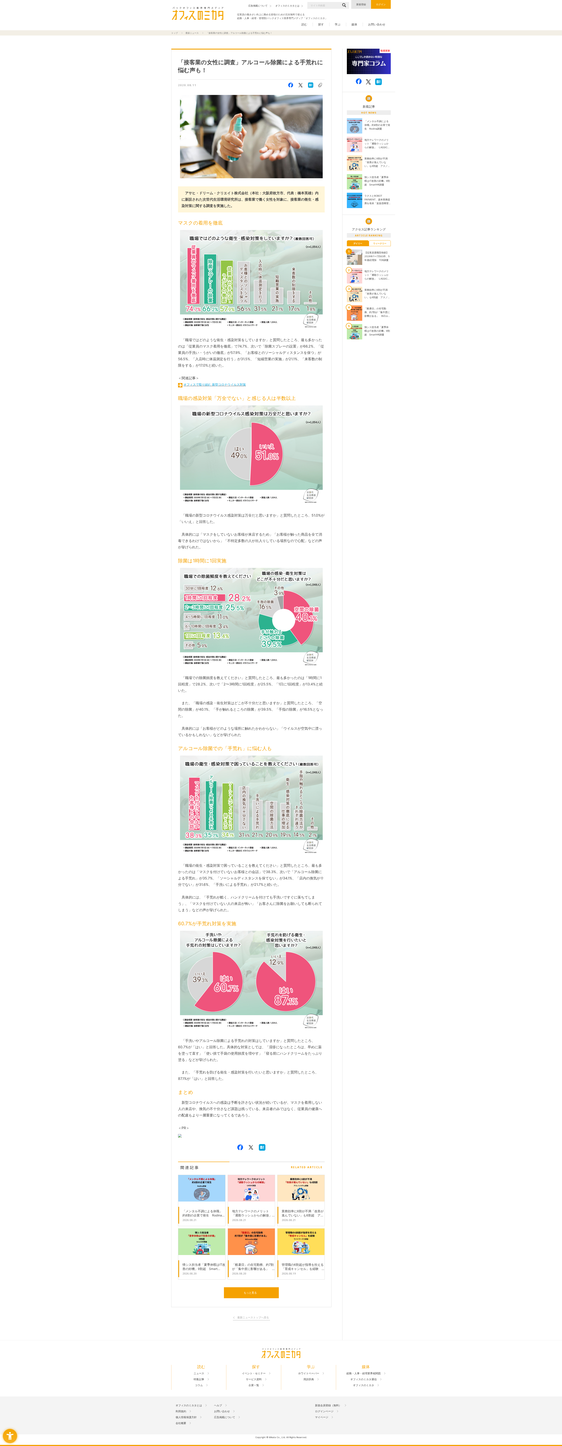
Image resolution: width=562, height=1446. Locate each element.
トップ (174, 33)
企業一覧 (254, 1385)
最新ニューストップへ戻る (253, 1317)
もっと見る (250, 1292)
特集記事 (199, 1379)
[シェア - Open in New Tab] (290, 85)
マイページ (321, 1417)
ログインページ (324, 1411)
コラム (199, 1385)
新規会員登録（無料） (328, 1405)
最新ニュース (192, 33)
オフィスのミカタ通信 (363, 1379)
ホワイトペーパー (308, 1373)
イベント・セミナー (254, 1373)
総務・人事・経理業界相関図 (363, 1373)
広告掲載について (224, 1417)
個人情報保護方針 (186, 1417)
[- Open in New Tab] (369, 61)
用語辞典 (308, 1379)
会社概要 (181, 1423)
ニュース (199, 1373)
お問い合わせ (376, 24)
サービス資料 (254, 1379)
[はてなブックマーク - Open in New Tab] (310, 85)
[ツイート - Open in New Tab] (300, 85)
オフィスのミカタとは (189, 1405)
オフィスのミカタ (363, 1385)
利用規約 (181, 1411)
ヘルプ (218, 1405)
